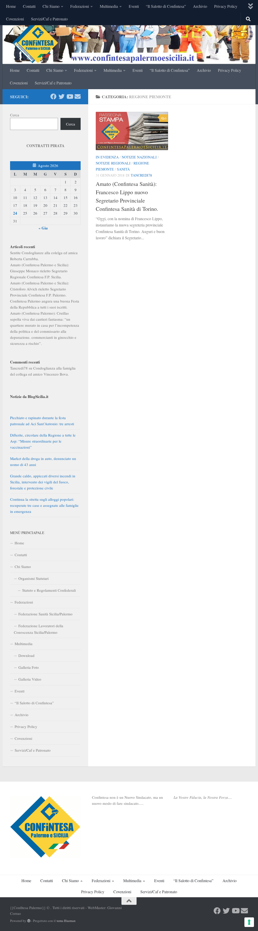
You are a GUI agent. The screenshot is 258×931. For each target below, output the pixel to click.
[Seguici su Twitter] (61, 96)
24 (15, 213)
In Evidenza (107, 157)
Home (11, 6)
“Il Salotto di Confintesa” (166, 6)
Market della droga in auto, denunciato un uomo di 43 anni (43, 461)
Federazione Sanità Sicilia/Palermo (45, 613)
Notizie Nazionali (139, 157)
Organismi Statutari (33, 578)
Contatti (29, 6)
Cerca (14, 114)
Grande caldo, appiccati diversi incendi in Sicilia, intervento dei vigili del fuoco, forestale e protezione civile (42, 481)
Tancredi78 (141, 175)
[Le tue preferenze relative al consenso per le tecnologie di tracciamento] (249, 922)
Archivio (200, 6)
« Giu (43, 228)
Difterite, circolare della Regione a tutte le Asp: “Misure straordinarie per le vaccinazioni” (43, 441)
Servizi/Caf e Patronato (49, 18)
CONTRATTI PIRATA (45, 145)
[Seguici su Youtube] (70, 96)
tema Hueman (66, 920)
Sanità (123, 169)
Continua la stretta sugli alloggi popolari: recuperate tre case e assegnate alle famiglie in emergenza (44, 505)
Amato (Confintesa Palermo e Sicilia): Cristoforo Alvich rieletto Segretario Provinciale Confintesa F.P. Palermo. (39, 288)
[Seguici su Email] (78, 96)
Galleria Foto (28, 667)
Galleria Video (29, 679)
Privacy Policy (225, 6)
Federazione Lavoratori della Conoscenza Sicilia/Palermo (38, 629)
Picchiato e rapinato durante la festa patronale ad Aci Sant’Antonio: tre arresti (42, 420)
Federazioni (79, 6)
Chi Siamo (51, 6)
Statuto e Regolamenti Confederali (49, 590)
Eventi (134, 6)
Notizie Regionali (113, 163)
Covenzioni (15, 18)
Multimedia (109, 6)
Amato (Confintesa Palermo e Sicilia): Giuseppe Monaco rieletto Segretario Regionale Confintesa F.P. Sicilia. (39, 270)
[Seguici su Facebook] (53, 96)
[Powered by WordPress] (28, 920)
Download (26, 655)
